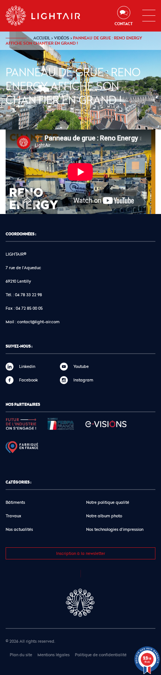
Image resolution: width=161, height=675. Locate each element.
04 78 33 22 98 (28, 294)
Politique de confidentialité (101, 654)
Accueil (41, 38)
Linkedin (27, 366)
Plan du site (21, 654)
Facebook (28, 380)
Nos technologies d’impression (114, 529)
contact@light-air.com (38, 321)
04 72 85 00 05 (29, 308)
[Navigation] (149, 15)
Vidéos (61, 38)
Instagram (83, 380)
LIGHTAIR (49, 16)
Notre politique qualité (107, 502)
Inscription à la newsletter (80, 553)
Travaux (13, 515)
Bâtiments (15, 502)
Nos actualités (19, 529)
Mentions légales (53, 654)
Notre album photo (104, 515)
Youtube (81, 366)
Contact (124, 23)
